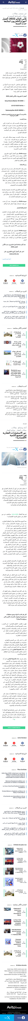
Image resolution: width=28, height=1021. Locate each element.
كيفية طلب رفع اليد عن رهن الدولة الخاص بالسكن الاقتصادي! (16, 354)
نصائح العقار (10, 430)
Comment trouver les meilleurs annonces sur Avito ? (19, 880)
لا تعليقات (16, 33)
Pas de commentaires (12, 447)
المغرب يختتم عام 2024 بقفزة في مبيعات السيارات (17, 362)
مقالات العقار (22, 430)
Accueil (22, 8)
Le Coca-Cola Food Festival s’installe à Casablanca (20, 860)
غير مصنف (23, 13)
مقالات (15, 13)
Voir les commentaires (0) (14, 727)
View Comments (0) (14, 265)
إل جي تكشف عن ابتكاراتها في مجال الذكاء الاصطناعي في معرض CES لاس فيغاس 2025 (16, 407)
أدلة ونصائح (22, 428)
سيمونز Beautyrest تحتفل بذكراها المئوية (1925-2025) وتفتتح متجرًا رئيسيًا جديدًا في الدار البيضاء (16, 373)
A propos (9, 1013)
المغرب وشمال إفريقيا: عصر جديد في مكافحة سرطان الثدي (16, 344)
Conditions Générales (14, 1012)
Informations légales (20, 1013)
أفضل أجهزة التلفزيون (6, 259)
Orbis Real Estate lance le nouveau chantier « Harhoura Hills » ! (19, 871)
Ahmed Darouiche (21, 62)
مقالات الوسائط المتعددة (17, 16)
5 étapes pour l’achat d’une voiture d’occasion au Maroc (19, 850)
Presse (4, 1013)
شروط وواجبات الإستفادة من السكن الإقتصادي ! (17, 334)
